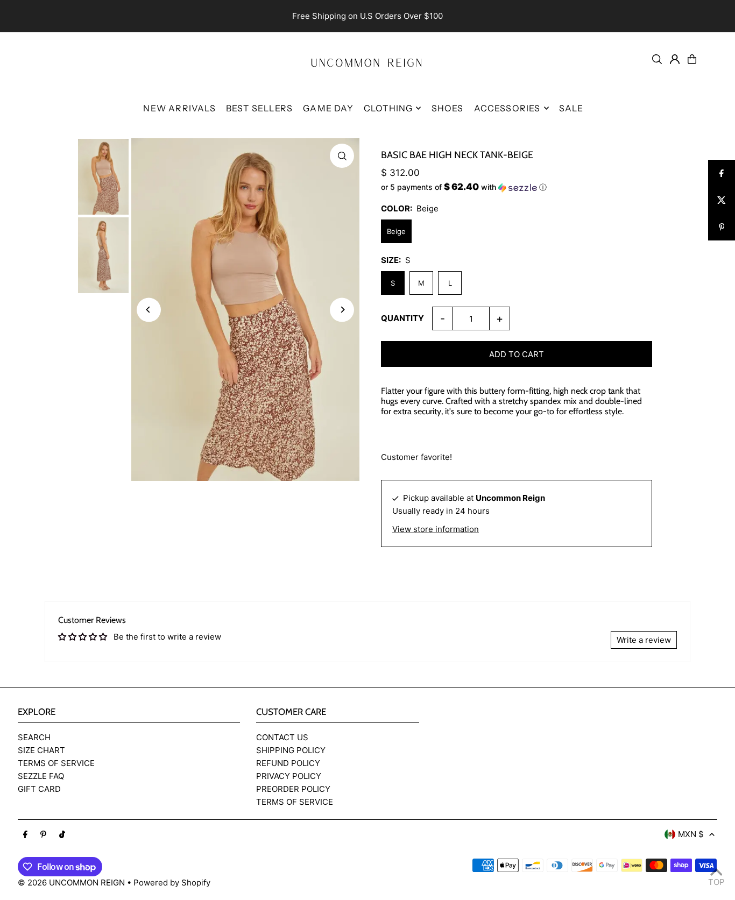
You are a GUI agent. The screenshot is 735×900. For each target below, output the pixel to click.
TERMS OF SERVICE (56, 763)
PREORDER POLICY (293, 789)
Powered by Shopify (171, 882)
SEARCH (34, 737)
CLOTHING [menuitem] (388, 108)
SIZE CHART (41, 750)
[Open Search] (657, 59)
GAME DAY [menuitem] (328, 108)
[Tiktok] (62, 835)
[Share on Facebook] (721, 173)
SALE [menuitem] (571, 108)
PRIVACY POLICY (288, 776)
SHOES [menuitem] (448, 108)
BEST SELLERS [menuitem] (259, 108)
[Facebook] (25, 835)
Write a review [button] (644, 640)
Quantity (402, 318)
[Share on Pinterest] (721, 227)
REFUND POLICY (288, 763)
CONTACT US (282, 737)
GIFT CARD (39, 789)
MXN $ (691, 834)
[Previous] (149, 309)
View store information (435, 529)
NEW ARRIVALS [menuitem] (179, 108)
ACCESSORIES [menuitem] (507, 108)
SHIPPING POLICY (291, 750)
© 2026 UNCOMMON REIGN (71, 882)
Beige (396, 231)
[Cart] (692, 59)
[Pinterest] (43, 835)
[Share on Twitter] (721, 200)
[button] (516, 187)
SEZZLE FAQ (41, 776)
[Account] (675, 59)
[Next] (342, 309)
